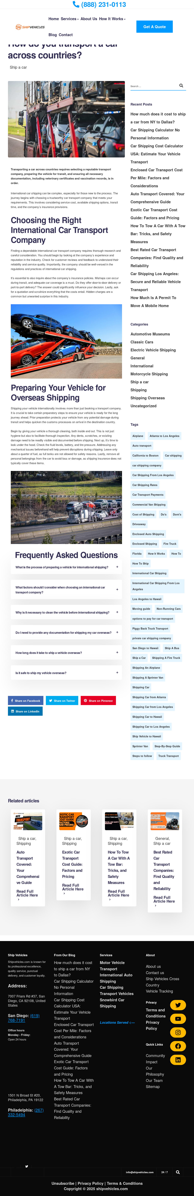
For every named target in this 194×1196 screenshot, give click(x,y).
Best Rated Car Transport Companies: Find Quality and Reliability (157, 257)
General (138, 358)
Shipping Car (140, 687)
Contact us (155, 972)
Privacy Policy (152, 1025)
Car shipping (173, 455)
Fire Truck (169, 544)
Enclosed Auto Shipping (148, 534)
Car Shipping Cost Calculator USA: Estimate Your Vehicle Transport (157, 153)
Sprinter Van (140, 746)
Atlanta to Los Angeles (164, 436)
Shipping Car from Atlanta (149, 697)
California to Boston (145, 455)
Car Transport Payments (147, 494)
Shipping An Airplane (146, 667)
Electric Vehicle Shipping (153, 350)
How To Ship (140, 563)
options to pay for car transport (152, 618)
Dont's (177, 514)
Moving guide (141, 609)
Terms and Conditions (156, 1013)
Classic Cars (142, 342)
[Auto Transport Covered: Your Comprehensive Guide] (28, 820)
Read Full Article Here (27, 893)
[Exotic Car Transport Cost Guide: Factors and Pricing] (73, 820)
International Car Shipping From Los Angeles (156, 586)
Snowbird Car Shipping (112, 1003)
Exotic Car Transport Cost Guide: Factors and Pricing (72, 864)
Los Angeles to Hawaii (146, 599)
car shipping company (146, 465)
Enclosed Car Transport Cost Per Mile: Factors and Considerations (157, 177)
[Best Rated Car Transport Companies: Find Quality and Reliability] (165, 820)
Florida (137, 553)
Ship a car (18, 67)
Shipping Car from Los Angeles (152, 707)
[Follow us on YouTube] (178, 1019)
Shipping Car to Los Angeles (151, 726)
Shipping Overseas (148, 397)
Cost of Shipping (143, 514)
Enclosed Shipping (144, 544)
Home (53, 18)
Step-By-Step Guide (167, 746)
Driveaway (139, 524)
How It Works (111, 18)
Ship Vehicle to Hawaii (146, 736)
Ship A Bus (172, 648)
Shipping (139, 389)
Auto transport (141, 445)
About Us (89, 18)
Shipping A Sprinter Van (147, 677)
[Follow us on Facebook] (178, 1046)
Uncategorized (143, 405)
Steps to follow (142, 756)
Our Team (154, 1080)
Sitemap (153, 1086)
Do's (164, 514)
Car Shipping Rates (144, 485)
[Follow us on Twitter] (178, 1005)
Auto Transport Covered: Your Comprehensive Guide (73, 1049)
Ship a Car (139, 658)
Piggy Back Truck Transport (150, 628)
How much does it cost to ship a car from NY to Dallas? (73, 969)
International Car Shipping (149, 573)
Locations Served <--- (117, 1022)
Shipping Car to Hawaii (147, 717)
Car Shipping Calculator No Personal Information (74, 987)
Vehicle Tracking (159, 991)
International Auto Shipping (116, 978)
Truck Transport (168, 756)
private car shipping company (151, 638)
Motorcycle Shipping (149, 373)
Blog (52, 34)
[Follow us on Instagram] (178, 1032)
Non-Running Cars (169, 609)
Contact (66, 34)
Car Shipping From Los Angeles (153, 475)
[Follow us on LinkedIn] (178, 1060)
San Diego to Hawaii (145, 648)
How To (176, 553)
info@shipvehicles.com (140, 1172)
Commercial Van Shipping (149, 504)
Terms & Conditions (125, 1183)
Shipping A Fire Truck (166, 658)
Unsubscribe (63, 1183)
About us (153, 966)
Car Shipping (111, 987)
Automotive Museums (150, 334)
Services (68, 18)
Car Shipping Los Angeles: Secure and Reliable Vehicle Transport (156, 281)
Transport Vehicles (117, 993)
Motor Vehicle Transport (112, 965)
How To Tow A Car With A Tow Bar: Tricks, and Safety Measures (158, 233)
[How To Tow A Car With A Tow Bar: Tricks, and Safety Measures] (119, 820)
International (142, 365)
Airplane (137, 436)
